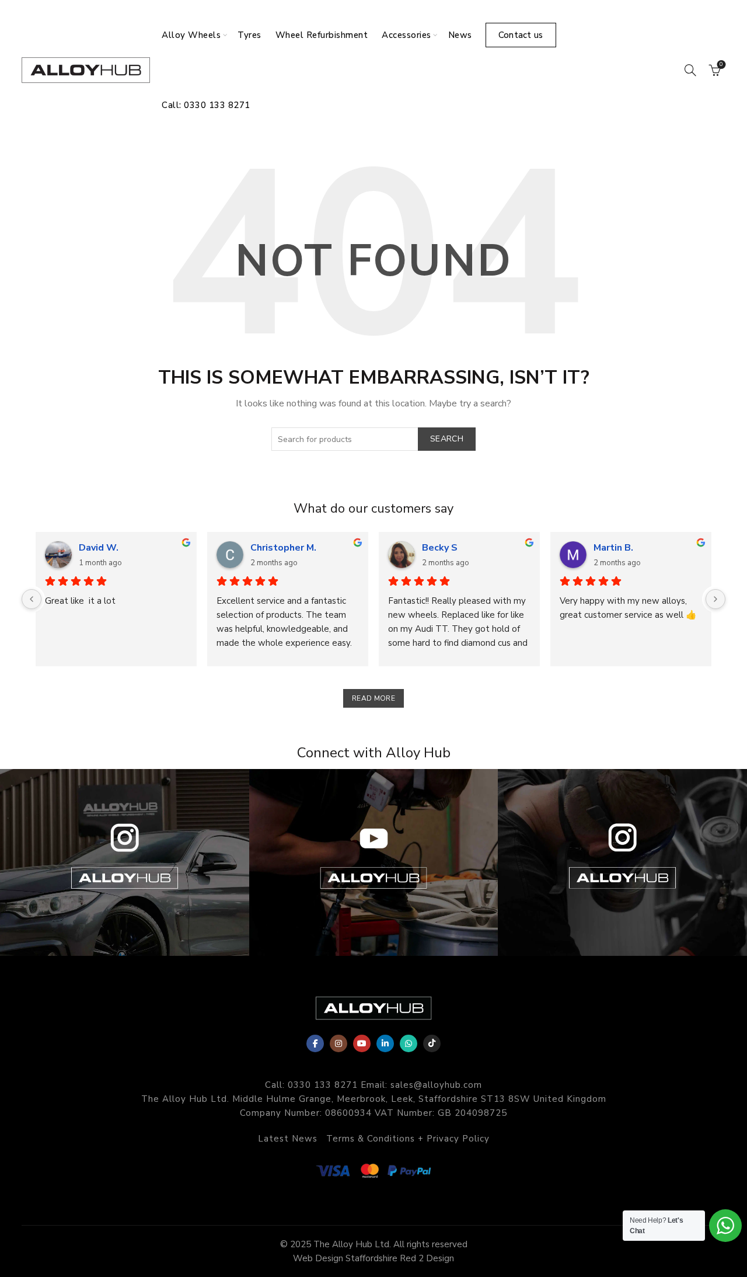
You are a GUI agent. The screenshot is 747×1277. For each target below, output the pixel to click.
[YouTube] (362, 1043)
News (460, 35)
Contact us (520, 35)
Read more (373, 698)
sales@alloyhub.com (436, 1085)
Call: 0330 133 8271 (206, 105)
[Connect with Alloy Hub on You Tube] (373, 862)
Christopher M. (283, 547)
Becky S (440, 547)
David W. (98, 547)
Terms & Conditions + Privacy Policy (408, 1138)
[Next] (715, 599)
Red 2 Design (427, 1258)
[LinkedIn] (385, 1043)
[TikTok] (432, 1043)
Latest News (287, 1138)
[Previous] (31, 599)
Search (446, 438)
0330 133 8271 (323, 1085)
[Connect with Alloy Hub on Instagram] (124, 862)
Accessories (406, 35)
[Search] (690, 70)
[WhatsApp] (408, 1043)
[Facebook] (315, 1043)
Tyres (249, 35)
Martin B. (613, 547)
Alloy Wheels (191, 35)
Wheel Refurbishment (321, 35)
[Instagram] (338, 1043)
